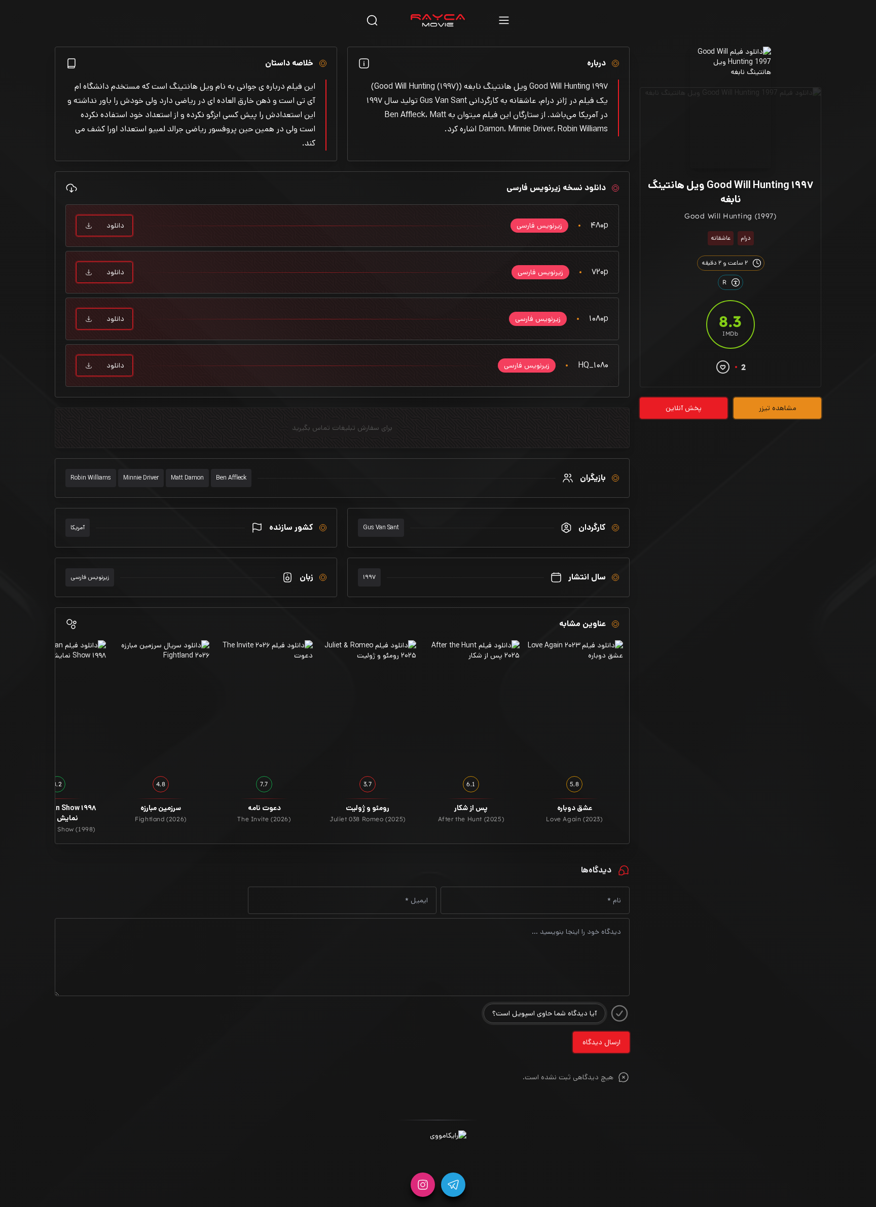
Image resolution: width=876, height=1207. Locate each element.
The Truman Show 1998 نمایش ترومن (57, 813)
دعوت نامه (264, 808)
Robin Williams (90, 477)
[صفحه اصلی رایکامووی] (438, 20)
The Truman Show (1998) (57, 829)
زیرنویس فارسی (89, 577)
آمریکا (77, 527)
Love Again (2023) (574, 819)
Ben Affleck (231, 477)
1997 (369, 577)
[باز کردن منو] (504, 20)
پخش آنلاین (684, 408)
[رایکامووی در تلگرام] (453, 1185)
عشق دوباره (574, 808)
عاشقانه (721, 238)
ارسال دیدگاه (601, 1042)
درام (746, 238)
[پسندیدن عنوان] (723, 367)
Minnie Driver (141, 477)
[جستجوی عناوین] (372, 20)
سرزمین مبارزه (160, 808)
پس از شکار (471, 808)
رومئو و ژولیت (367, 808)
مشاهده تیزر (777, 408)
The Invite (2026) (263, 819)
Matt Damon (187, 477)
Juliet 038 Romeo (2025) (368, 819)
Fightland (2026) (161, 819)
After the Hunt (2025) (471, 819)
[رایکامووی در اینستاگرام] (423, 1185)
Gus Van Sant (381, 527)
